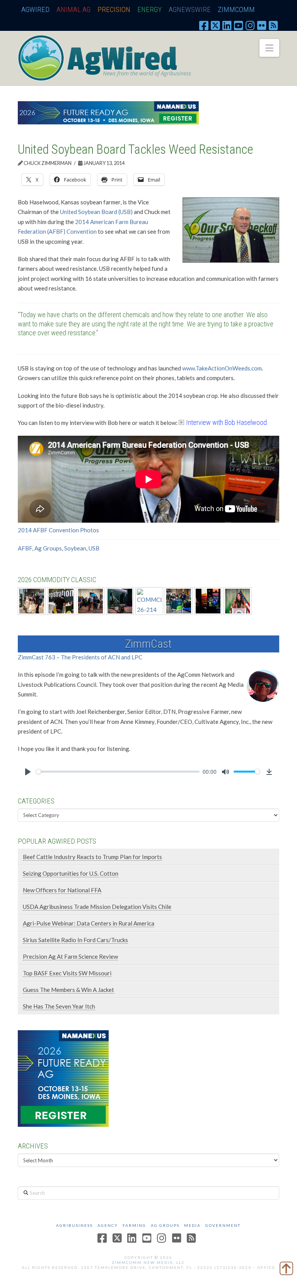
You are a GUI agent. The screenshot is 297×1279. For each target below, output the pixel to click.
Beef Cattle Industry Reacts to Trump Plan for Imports (92, 856)
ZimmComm (236, 9)
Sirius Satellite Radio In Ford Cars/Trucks (75, 939)
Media (192, 1225)
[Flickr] (262, 25)
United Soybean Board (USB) (96, 211)
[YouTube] (238, 25)
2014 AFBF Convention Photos (58, 530)
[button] (269, 48)
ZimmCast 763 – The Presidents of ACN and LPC (80, 657)
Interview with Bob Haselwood (226, 422)
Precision (113, 9)
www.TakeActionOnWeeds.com (222, 368)
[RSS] (273, 25)
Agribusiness (74, 1225)
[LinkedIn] (227, 25)
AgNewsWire (190, 9)
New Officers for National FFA (62, 890)
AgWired (35, 9)
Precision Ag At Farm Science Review (70, 956)
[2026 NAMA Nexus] (108, 112)
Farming (134, 1225)
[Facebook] (204, 25)
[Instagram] (250, 25)
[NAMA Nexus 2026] (63, 1077)
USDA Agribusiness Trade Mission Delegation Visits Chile (97, 906)
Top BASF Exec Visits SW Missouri (67, 973)
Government (223, 1225)
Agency (107, 1225)
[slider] (118, 771)
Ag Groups (48, 548)
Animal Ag (73, 9)
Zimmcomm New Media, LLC (148, 1262)
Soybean (75, 548)
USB (94, 548)
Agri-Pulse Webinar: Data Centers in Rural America (88, 923)
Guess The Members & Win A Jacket (68, 989)
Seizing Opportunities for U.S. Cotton (70, 873)
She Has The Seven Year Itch (59, 1006)
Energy (149, 9)
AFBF (25, 548)
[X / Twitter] (215, 25)
